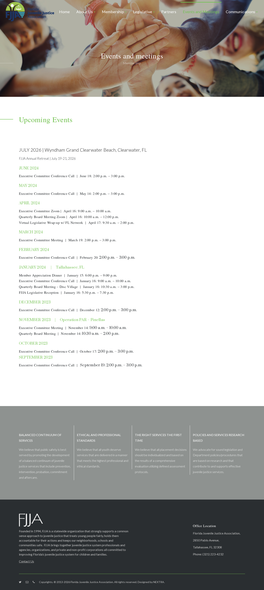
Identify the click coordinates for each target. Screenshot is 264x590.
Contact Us (26, 561)
